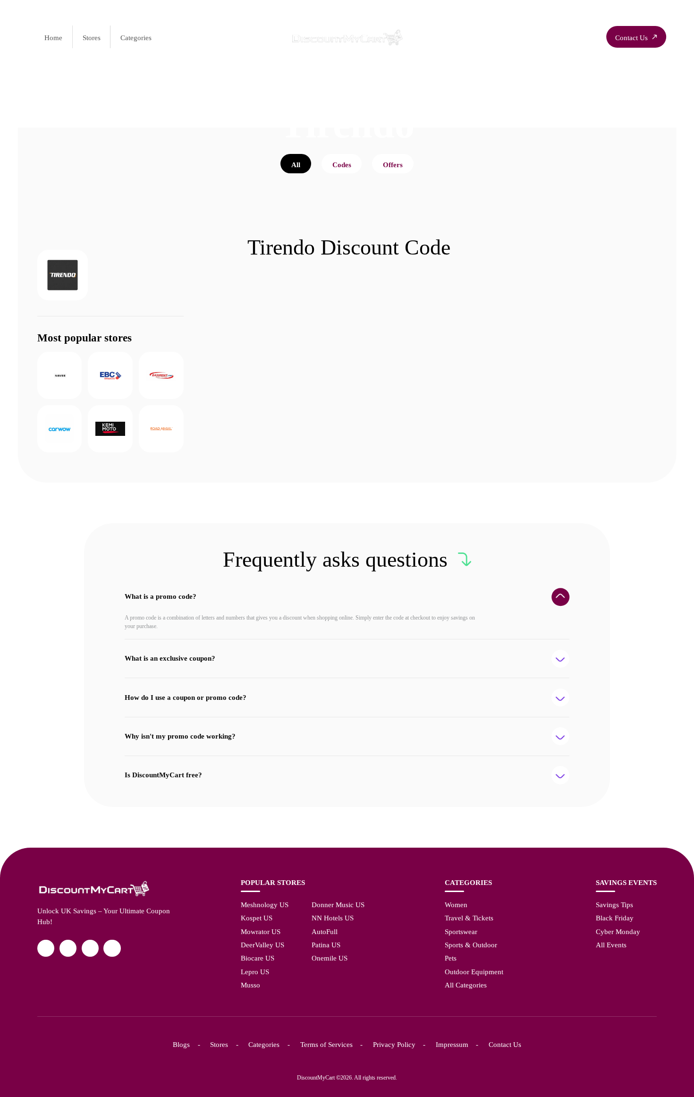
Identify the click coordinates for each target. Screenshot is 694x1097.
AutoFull (325, 931)
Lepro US (255, 972)
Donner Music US (338, 905)
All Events (611, 945)
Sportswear (461, 931)
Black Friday (615, 918)
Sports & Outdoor (471, 945)
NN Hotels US (333, 918)
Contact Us (505, 1044)
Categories (136, 38)
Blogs (181, 1044)
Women (456, 905)
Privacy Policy (394, 1044)
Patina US (326, 945)
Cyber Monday (618, 931)
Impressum (452, 1044)
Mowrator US (260, 931)
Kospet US (256, 918)
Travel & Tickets (469, 918)
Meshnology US (264, 905)
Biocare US (257, 958)
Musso (250, 985)
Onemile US (329, 958)
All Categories (466, 985)
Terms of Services (326, 1044)
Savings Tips (614, 905)
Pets (451, 958)
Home (53, 38)
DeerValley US (262, 945)
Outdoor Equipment (474, 972)
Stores (92, 38)
